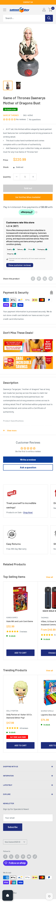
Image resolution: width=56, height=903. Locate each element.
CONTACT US (28, 2)
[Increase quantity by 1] (33, 176)
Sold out (28, 188)
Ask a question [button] (28, 467)
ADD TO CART (20, 652)
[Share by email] (51, 278)
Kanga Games (12, 617)
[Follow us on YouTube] (29, 856)
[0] (50, 10)
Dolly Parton (12, 711)
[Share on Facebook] (33, 278)
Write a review (28, 459)
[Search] (49, 18)
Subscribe (13, 827)
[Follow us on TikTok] (35, 856)
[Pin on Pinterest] (39, 278)
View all (49, 577)
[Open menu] (4, 10)
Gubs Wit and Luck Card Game (19, 621)
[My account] (44, 9)
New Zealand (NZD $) (12, 842)
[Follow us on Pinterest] (23, 856)
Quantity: (7, 177)
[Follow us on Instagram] (17, 856)
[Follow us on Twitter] (11, 856)
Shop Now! (28, 512)
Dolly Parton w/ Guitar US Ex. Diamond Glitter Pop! (19, 716)
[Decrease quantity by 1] (16, 176)
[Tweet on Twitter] (45, 278)
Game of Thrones (11, 115)
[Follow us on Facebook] (5, 856)
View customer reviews (19, 265)
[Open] (7, 895)
